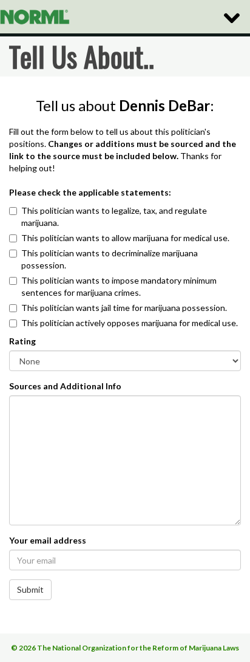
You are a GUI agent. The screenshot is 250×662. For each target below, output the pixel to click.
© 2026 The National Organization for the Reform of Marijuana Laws (125, 647)
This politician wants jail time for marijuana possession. (124, 307)
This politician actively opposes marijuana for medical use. (129, 323)
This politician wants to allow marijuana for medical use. (125, 238)
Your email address (47, 540)
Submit (30, 589)
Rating (22, 341)
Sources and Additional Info (65, 386)
